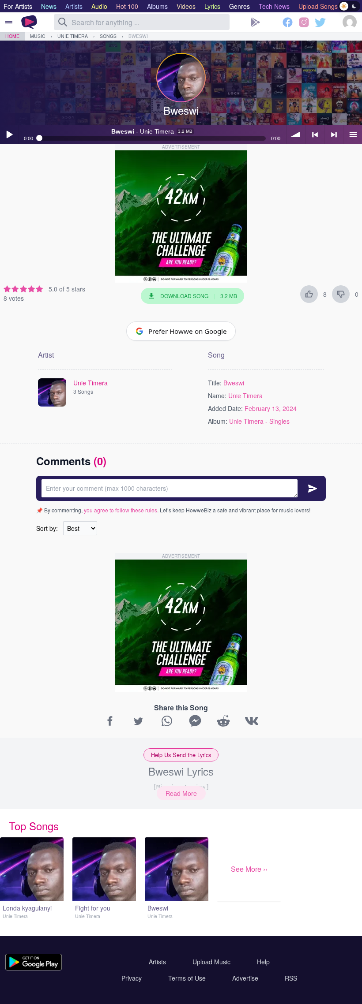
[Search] (62, 22)
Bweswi (138, 36)
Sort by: (47, 528)
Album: (217, 421)
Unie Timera (72, 36)
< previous (314, 134)
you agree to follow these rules (120, 510)
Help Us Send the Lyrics (181, 754)
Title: (215, 382)
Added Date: (225, 408)
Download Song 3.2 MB (198, 295)
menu (352, 134)
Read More (181, 793)
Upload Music (211, 961)
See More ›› (249, 869)
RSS (291, 978)
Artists (157, 961)
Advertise (245, 978)
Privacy (131, 978)
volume (296, 134)
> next (333, 134)
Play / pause (9, 134)
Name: (217, 395)
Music (37, 36)
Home (12, 36)
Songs (108, 36)
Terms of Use (187, 978)
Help (263, 961)
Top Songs (34, 825)
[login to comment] (181, 488)
